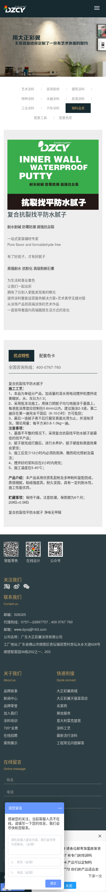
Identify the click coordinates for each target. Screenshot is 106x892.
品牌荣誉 (11, 705)
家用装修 (53, 88)
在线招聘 (11, 735)
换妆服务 (64, 712)
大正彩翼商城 (67, 690)
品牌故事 (11, 690)
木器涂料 (53, 98)
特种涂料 (27, 98)
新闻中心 (11, 698)
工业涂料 (27, 107)
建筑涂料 (78, 88)
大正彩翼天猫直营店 (72, 698)
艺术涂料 (27, 88)
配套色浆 (65, 117)
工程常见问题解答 (70, 742)
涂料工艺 (64, 727)
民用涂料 (78, 98)
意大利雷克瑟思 (69, 720)
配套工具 (40, 117)
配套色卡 (47, 355)
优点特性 (21, 355)
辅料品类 (78, 107)
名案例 (62, 705)
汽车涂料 (53, 107)
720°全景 (11, 727)
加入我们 (11, 712)
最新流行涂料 (67, 735)
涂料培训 (11, 720)
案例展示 (11, 742)
